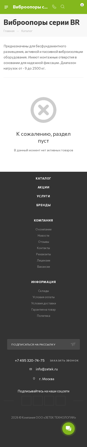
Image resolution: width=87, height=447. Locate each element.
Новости (43, 235)
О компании (43, 229)
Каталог (43, 178)
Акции (44, 187)
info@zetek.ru (47, 369)
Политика (43, 315)
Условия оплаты (44, 297)
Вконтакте (26, 400)
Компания (43, 220)
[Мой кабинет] (71, 7)
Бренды (43, 205)
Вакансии (43, 266)
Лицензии (43, 260)
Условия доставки (43, 303)
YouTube (49, 400)
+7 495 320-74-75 (30, 360)
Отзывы (43, 241)
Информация (43, 282)
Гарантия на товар (43, 309)
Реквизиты (43, 254)
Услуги (43, 196)
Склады (43, 291)
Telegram (38, 400)
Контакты (43, 248)
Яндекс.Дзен (60, 400)
